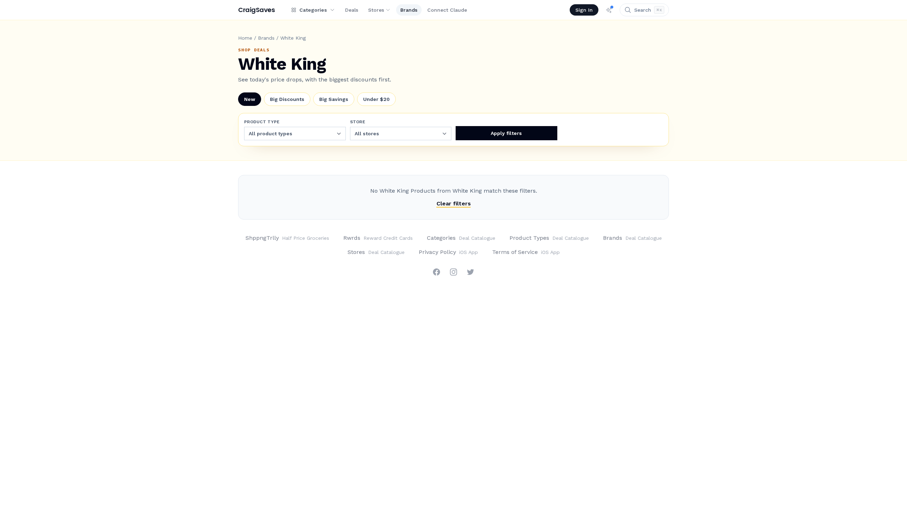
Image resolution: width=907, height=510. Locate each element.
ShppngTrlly (287, 237)
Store (358, 121)
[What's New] (609, 10)
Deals (351, 10)
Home (245, 38)
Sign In (584, 10)
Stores (376, 10)
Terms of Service (526, 252)
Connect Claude (447, 10)
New (249, 99)
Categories (461, 237)
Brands (408, 10)
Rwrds (378, 237)
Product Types (549, 237)
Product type (262, 121)
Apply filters (506, 133)
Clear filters (453, 203)
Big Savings (333, 99)
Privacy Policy (448, 252)
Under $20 (376, 99)
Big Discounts (287, 99)
